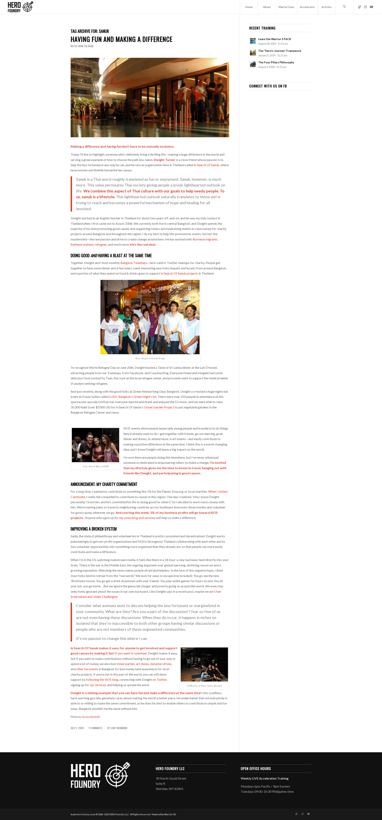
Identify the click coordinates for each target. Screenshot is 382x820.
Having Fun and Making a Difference (121, 39)
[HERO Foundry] (20, 7)
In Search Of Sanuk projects (179, 273)
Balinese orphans (82, 244)
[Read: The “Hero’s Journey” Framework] (252, 52)
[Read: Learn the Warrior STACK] (252, 40)
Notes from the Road (82, 46)
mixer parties (126, 664)
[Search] (344, 7)
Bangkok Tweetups (133, 263)
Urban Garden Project (159, 407)
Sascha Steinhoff (90, 716)
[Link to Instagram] (365, 7)
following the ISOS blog (102, 679)
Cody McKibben (119, 728)
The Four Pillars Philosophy (276, 62)
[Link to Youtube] (371, 7)
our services (98, 685)
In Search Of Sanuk (206, 165)
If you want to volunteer (131, 653)
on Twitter (160, 679)
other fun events (87, 669)
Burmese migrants (205, 239)
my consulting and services (137, 518)
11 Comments (95, 728)
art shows (142, 664)
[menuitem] (249, 7)
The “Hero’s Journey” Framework (279, 50)
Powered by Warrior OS (164, 814)
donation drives (161, 664)
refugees (101, 244)
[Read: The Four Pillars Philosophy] (252, 64)
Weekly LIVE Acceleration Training (264, 778)
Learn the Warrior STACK (274, 39)
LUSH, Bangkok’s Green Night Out (132, 396)
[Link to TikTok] (360, 7)
